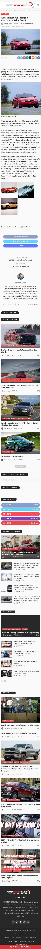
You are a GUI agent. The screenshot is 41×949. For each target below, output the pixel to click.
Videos (30, 381)
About (7, 938)
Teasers (32, 345)
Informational (16, 629)
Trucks (5, 762)
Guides (5, 549)
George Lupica (8, 24)
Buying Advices (12, 549)
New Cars (31, 379)
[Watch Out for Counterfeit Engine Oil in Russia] (20, 710)
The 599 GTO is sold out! (20, 267)
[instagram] (20, 518)
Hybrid (13, 418)
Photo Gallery (20, 345)
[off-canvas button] (2, 5)
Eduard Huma (8, 428)
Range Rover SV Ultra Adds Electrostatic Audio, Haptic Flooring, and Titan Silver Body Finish (26, 587)
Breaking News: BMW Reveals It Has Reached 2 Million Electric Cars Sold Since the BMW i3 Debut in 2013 (27, 565)
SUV (27, 345)
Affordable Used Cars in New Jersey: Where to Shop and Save (17, 553)
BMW (4, 835)
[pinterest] (20, 514)
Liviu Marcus (7, 355)
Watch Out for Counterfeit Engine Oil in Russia (20, 725)
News (12, 345)
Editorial (25, 938)
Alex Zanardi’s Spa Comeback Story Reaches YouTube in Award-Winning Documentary (26, 576)
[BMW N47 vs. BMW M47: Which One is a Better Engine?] (20, 826)
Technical (10, 800)
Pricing (20, 381)
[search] (38, 5)
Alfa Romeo (5, 14)
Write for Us (13, 941)
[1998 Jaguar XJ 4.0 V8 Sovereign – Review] (6, 663)
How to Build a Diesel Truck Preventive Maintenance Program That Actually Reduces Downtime (19, 769)
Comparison (6, 629)
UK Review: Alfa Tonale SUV (12, 457)
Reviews (24, 629)
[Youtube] (20, 523)
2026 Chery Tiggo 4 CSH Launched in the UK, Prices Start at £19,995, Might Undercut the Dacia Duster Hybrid (27, 598)
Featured (24, 379)
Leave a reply (9, 313)
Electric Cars (15, 379)
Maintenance (24, 762)
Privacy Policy (29, 941)
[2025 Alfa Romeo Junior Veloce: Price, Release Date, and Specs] (20, 371)
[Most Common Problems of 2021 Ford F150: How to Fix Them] (20, 790)
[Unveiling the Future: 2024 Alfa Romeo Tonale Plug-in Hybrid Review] (20, 408)
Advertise (33, 938)
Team (12, 938)
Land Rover (6, 869)
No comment (29, 24)
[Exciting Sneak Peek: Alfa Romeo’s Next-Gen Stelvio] (20, 336)
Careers (18, 938)
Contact (21, 941)
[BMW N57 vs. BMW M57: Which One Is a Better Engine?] (6, 673)
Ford (4, 800)
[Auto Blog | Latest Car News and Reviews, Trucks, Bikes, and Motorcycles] (19, 891)
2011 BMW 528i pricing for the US (20, 260)
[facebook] (20, 505)
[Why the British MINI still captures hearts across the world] (6, 654)
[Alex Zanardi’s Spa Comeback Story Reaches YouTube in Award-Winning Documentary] (6, 577)
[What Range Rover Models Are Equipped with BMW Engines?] (6, 644)
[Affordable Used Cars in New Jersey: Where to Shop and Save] (20, 547)
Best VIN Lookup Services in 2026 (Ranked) (20, 633)
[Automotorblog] (20, 5)
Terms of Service (21, 944)
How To (16, 762)
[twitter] (20, 509)
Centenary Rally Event (22, 227)
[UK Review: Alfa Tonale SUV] (20, 443)
